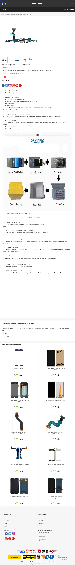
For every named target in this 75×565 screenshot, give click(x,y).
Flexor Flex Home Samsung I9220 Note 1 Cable (19, 465)
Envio (6, 526)
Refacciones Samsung (9, 14)
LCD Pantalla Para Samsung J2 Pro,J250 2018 (19, 401)
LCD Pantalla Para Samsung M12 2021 (55, 400)
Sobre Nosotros (25, 561)
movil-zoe (42, 536)
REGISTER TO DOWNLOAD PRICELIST (14, 74)
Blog (46, 561)
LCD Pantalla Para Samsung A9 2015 (19, 496)
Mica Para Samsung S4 (19, 368)
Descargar (41, 520)
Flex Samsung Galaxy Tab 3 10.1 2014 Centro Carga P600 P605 (19, 433)
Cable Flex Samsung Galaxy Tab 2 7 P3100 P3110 (55, 433)
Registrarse (41, 517)
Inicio (2, 14)
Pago (6, 523)
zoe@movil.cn (43, 539)
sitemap (54, 561)
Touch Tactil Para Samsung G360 (56, 464)
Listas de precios (69, 9)
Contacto (7, 520)
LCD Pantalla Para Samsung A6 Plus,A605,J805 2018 (55, 497)
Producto (32, 561)
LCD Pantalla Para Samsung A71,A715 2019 (55, 369)
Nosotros (7, 517)
